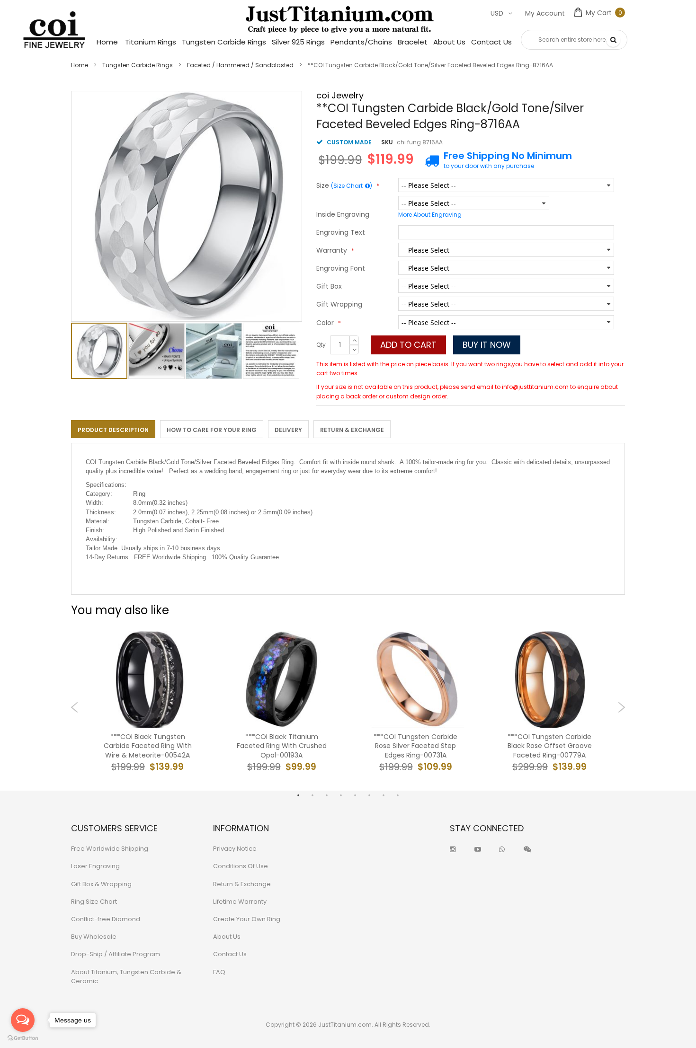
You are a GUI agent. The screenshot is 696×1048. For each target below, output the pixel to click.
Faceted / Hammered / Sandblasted (240, 65)
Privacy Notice (235, 848)
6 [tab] (369, 795)
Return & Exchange (352, 430)
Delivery (288, 430)
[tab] (113, 429)
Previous (74, 707)
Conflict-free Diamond (105, 919)
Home (79, 65)
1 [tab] (298, 795)
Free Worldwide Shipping (109, 848)
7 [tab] (383, 795)
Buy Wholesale (93, 936)
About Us (227, 936)
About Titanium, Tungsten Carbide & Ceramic (126, 977)
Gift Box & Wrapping (101, 884)
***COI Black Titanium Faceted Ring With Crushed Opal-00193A (282, 745)
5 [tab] (355, 795)
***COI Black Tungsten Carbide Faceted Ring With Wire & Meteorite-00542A (148, 745)
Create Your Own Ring (246, 919)
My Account (545, 13)
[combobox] (574, 40)
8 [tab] (397, 795)
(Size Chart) (351, 186)
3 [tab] (326, 795)
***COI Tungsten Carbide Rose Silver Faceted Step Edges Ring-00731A (415, 745)
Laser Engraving (95, 866)
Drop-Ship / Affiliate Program (115, 954)
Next (621, 707)
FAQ (219, 972)
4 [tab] (341, 795)
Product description (113, 430)
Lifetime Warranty (240, 901)
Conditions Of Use (240, 866)
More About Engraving (430, 215)
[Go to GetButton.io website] (23, 1038)
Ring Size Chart (94, 901)
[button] (157, 351)
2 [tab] (312, 795)
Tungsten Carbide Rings (137, 65)
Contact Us (230, 954)
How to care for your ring (212, 430)
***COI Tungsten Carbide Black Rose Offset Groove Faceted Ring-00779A (550, 745)
